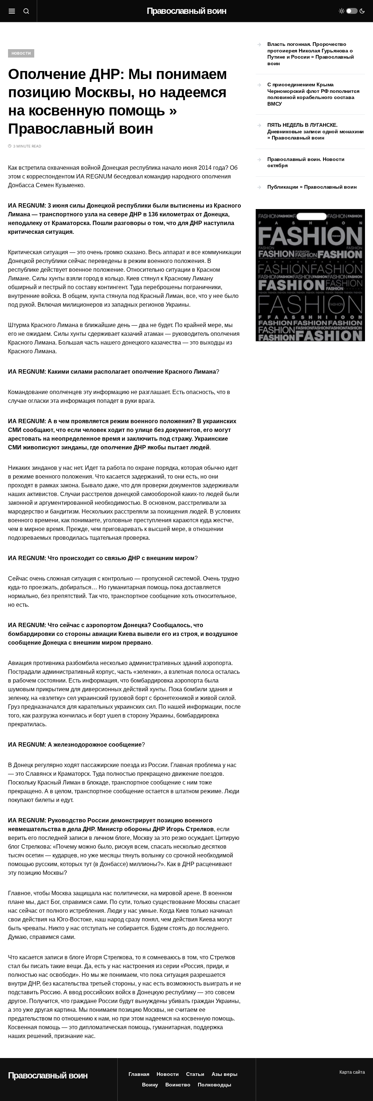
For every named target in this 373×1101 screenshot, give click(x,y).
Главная (139, 1074)
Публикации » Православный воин (312, 187)
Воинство (178, 1085)
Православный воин (186, 11)
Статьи (195, 1074)
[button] (12, 11)
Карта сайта (352, 1072)
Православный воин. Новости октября (305, 162)
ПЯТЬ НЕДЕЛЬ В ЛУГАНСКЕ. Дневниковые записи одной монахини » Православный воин (315, 131)
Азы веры (224, 1074)
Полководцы (214, 1085)
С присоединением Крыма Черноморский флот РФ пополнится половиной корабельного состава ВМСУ (313, 94)
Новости (21, 53)
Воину (150, 1085)
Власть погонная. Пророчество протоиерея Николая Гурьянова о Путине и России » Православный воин (310, 53)
